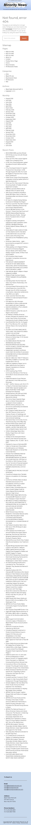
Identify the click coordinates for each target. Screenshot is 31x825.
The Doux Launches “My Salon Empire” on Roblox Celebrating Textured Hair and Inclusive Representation (17, 205)
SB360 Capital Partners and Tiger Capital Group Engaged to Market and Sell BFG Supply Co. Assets (17, 551)
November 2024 (10, 136)
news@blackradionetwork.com (13, 785)
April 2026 (8, 106)
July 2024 (8, 143)
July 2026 (8, 100)
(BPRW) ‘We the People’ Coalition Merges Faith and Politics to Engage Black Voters (16, 694)
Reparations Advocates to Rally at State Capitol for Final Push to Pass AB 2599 (17, 639)
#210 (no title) (10, 53)
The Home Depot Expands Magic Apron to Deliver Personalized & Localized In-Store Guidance (15, 401)
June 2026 (9, 102)
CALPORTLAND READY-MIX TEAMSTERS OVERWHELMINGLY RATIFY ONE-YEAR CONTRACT (16, 756)
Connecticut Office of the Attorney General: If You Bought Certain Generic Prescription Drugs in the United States (17, 666)
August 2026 (9, 98)
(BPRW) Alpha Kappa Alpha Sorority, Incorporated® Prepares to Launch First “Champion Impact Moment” (16, 497)
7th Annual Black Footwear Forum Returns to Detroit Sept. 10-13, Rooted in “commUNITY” (17, 337)
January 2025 (9, 132)
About (14, 822)
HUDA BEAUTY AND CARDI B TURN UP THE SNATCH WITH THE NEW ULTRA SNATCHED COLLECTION (16, 232)
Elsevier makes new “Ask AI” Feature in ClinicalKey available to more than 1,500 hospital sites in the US (17, 359)
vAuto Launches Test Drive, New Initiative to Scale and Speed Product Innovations (16, 297)
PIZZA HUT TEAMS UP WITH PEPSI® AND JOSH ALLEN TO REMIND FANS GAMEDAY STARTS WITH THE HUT (17, 579)
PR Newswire (10, 80)
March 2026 (9, 108)
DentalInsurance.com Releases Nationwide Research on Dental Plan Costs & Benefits (16, 450)
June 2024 (9, 145)
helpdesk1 (8, 91)
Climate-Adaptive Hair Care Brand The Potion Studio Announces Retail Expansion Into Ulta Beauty (17, 684)
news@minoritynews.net (11, 787)
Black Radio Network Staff (13, 89)
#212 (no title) (10, 55)
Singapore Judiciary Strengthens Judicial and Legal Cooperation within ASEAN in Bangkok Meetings (16, 222)
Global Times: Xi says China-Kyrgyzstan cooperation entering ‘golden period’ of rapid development (17, 179)
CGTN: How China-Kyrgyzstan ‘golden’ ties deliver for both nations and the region (17, 164)
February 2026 (10, 110)
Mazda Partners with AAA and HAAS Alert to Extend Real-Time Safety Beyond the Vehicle (16, 395)
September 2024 (11, 140)
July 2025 (8, 123)
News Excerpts (10, 65)
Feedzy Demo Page (12, 61)
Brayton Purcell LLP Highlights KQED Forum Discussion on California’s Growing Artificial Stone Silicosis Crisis (17, 660)
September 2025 (10, 119)
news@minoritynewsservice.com (13, 789)
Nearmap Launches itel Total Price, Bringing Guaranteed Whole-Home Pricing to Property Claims (16, 536)
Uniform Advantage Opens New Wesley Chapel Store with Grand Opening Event (15, 433)
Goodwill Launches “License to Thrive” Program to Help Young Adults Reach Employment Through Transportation (17, 679)
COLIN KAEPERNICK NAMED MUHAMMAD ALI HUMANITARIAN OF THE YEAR (17, 521)
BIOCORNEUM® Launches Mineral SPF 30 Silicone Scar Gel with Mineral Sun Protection (16, 155)
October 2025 (10, 117)
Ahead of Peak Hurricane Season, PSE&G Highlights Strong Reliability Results (16, 277)
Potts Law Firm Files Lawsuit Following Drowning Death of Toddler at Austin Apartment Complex (17, 185)
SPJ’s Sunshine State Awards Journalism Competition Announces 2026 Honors (16, 258)
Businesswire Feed (11, 78)
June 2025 (9, 125)
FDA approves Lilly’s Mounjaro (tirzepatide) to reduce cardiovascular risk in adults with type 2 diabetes (16, 303)
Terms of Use (24, 822)
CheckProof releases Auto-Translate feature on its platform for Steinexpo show (16, 476)
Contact (8, 59)
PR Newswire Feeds (12, 66)
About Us (8, 57)
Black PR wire (10, 76)
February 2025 (10, 130)
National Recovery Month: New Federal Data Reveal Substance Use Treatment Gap (17, 542)
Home (8, 63)
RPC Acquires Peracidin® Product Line (17, 609)
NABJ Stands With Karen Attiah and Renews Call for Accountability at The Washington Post (16, 600)
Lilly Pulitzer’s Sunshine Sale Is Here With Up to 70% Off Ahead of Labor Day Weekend (16, 527)
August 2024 (9, 142)
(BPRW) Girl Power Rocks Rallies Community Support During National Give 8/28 (16, 606)
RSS (7, 81)
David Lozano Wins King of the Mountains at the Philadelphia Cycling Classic (17, 237)
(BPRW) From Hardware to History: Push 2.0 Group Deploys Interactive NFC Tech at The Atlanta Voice (16, 720)
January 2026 (9, 111)
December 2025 (10, 113)
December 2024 (10, 134)
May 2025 (8, 127)
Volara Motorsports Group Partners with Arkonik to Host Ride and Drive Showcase (16, 380)
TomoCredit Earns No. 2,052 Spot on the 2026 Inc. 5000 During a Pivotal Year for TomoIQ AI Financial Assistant (17, 461)
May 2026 (8, 104)
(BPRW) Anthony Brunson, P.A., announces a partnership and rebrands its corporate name (17, 406)
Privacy (18, 822)
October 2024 (10, 138)
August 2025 (9, 121)
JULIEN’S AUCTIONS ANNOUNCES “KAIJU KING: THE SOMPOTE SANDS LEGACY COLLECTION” (17, 331)
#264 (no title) (10, 51)
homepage (9, 29)
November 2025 (10, 115)
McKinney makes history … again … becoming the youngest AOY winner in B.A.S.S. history (17, 243)
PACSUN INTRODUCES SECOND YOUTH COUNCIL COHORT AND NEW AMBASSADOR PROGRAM (17, 346)
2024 (7, 74)
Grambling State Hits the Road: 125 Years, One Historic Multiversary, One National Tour (16, 282)
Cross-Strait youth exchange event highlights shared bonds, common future (16, 466)
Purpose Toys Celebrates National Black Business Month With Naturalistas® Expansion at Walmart (16, 455)
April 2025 (8, 128)
